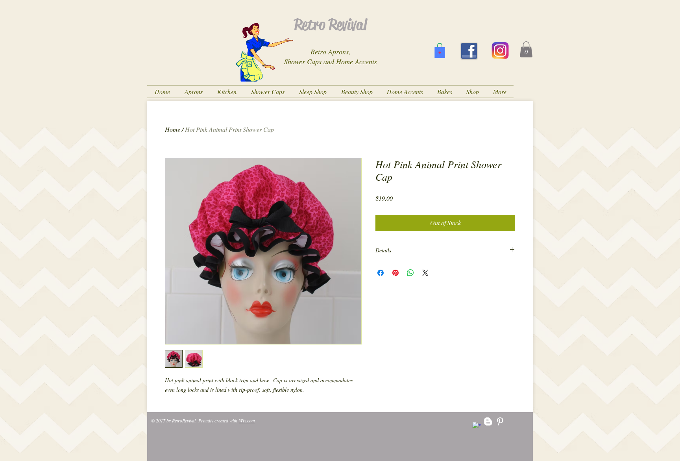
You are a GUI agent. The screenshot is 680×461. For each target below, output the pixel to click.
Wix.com (247, 420)
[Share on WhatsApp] (410, 273)
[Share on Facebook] (380, 273)
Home (172, 129)
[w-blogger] (488, 421)
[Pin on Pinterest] (395, 273)
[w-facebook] (476, 426)
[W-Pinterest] (500, 421)
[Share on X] (425, 273)
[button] (526, 49)
